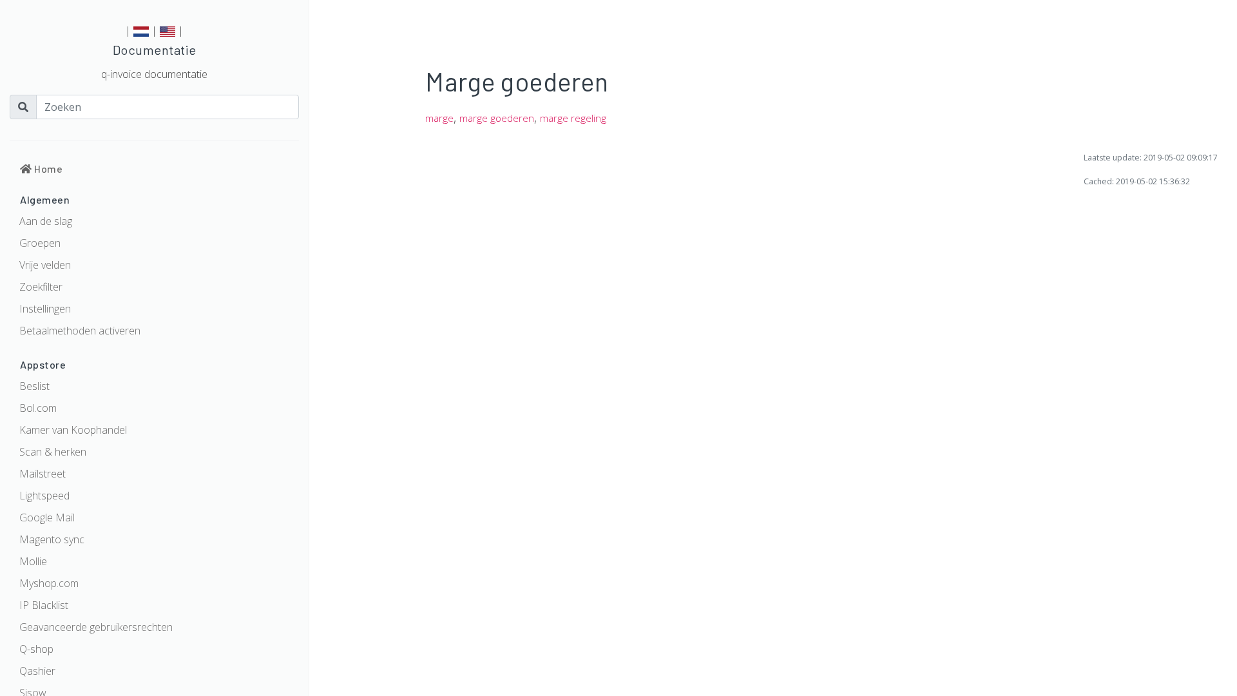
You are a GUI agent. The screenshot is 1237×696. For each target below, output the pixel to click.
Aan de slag (45, 221)
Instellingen (45, 309)
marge (439, 118)
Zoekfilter (40, 287)
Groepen (40, 243)
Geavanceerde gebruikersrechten (96, 627)
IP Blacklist (43, 605)
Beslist (34, 386)
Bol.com (38, 408)
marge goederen (496, 118)
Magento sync (51, 539)
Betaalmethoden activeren (79, 331)
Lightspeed (44, 495)
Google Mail (47, 517)
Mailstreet (42, 474)
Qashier (37, 671)
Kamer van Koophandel (73, 430)
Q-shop (36, 649)
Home (47, 168)
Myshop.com (49, 583)
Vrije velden (45, 265)
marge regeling (573, 118)
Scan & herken (52, 452)
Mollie (33, 561)
